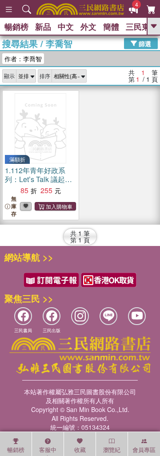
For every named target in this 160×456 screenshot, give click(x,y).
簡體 (111, 26)
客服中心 (47, 450)
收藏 (80, 449)
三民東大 (142, 26)
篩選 (144, 43)
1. (38, 179)
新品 (43, 26)
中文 (66, 26)
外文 (88, 26)
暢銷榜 (16, 26)
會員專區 (144, 449)
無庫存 (13, 206)
